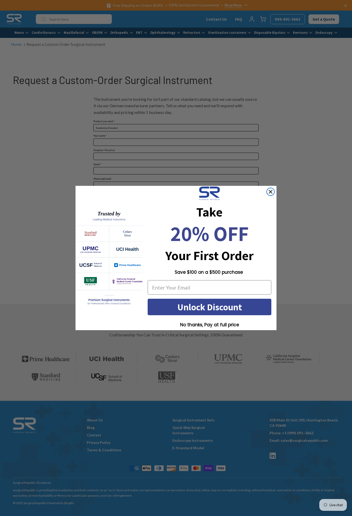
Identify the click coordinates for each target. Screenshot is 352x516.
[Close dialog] (270, 192)
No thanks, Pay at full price (209, 325)
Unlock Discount (209, 307)
